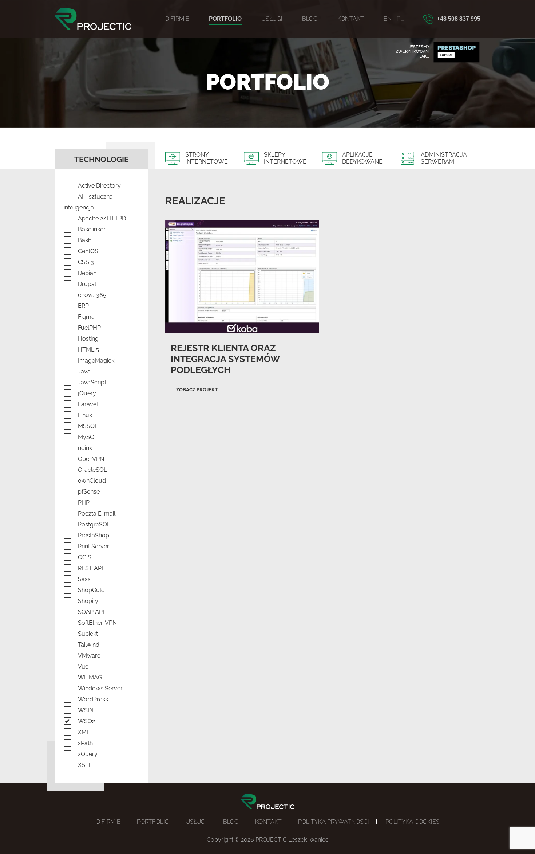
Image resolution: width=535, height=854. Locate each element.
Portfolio (225, 18)
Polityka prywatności (333, 821)
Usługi (271, 18)
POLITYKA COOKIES (412, 821)
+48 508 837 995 (458, 19)
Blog (310, 18)
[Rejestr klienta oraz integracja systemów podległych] (242, 329)
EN (388, 18)
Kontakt (350, 18)
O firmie (177, 18)
